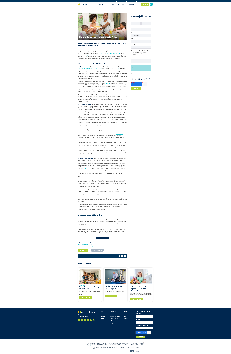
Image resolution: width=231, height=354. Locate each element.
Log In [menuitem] (125, 321)
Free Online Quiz (96, 250)
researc (87, 168)
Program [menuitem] (112, 314)
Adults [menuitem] (112, 4)
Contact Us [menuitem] (127, 318)
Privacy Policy (89, 345)
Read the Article (86, 297)
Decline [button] (137, 351)
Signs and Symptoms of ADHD (85, 244)
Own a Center (150, 1)
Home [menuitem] (102, 311)
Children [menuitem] (107, 4)
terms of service (141, 79)
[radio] (141, 52)
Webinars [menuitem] (112, 321)
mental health (105, 194)
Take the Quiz (119, 1)
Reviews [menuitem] (117, 4)
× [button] (143, 341)
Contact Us (145, 4)
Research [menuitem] (124, 4)
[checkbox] (141, 53)
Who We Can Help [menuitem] (114, 318)
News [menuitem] (125, 311)
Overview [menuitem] (101, 4)
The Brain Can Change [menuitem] (115, 316)
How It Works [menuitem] (131, 4)
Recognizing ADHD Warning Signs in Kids (87, 246)
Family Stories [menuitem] (113, 323)
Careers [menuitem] (126, 314)
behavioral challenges (83, 55)
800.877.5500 (129, 1)
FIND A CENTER (139, 1)
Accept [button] (132, 351)
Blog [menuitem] (125, 316)
